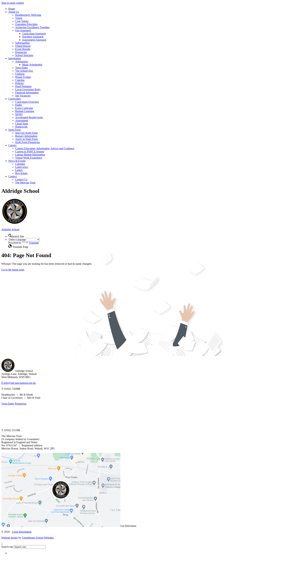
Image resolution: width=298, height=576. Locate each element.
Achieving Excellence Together (32, 27)
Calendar (20, 163)
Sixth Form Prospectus (27, 142)
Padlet (18, 104)
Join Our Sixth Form (26, 132)
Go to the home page (12, 269)
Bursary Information (26, 136)
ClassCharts (21, 123)
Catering (19, 80)
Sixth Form (14, 129)
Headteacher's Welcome (28, 14)
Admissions (21, 61)
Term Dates (21, 67)
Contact (12, 176)
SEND (19, 114)
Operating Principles (26, 24)
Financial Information (27, 92)
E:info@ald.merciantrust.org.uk (18, 382)
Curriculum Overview (27, 101)
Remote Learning (24, 111)
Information (14, 58)
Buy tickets (21, 173)
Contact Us (21, 179)
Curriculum (14, 98)
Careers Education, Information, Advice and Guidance (44, 148)
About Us (13, 11)
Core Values (21, 21)
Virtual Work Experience (28, 157)
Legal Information (22, 531)
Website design (9, 537)
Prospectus (21, 52)
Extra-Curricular (24, 108)
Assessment (21, 120)
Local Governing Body (28, 89)
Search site (7, 546)
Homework (21, 126)
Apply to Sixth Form (26, 139)
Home (11, 8)
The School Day (24, 70)
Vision (18, 18)
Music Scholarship (32, 64)
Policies (19, 83)
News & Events (17, 160)
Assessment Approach (34, 39)
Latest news (21, 167)
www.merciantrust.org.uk (62, 424)
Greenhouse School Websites (38, 537)
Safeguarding (22, 42)
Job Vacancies (23, 95)
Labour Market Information (30, 154)
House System (23, 77)
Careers (12, 145)
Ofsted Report (23, 45)
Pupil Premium (23, 86)
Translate (34, 242)
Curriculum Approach (34, 33)
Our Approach (23, 30)
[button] (10, 235)
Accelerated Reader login (29, 117)
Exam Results (22, 49)
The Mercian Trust (25, 182)
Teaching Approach (32, 36)
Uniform (19, 73)
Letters (19, 170)
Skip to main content (12, 2)
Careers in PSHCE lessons (29, 151)
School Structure (24, 55)
